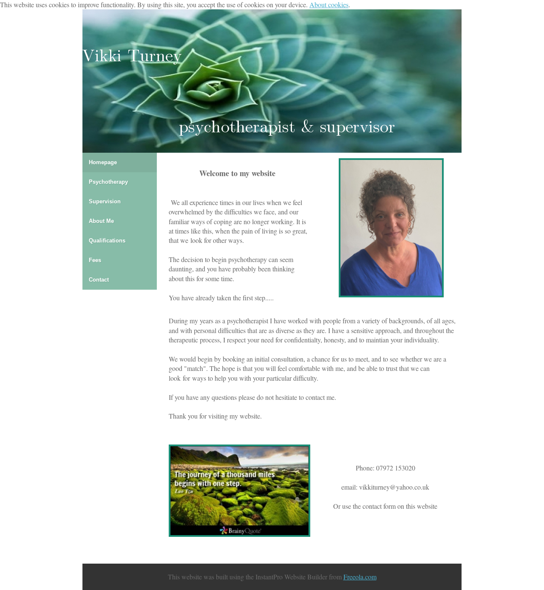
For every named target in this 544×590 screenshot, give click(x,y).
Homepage (103, 162)
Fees (95, 260)
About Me (101, 221)
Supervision (105, 201)
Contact (99, 279)
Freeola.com (360, 576)
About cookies (328, 4)
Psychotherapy (108, 182)
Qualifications (107, 240)
